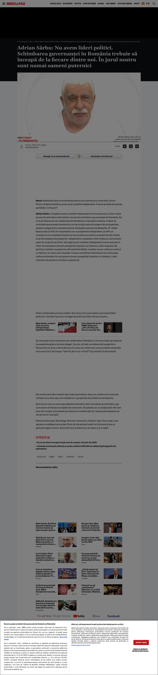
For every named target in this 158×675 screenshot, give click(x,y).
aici (49, 657)
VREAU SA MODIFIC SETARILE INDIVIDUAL (140, 650)
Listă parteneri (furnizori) (80, 645)
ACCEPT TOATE (141, 642)
